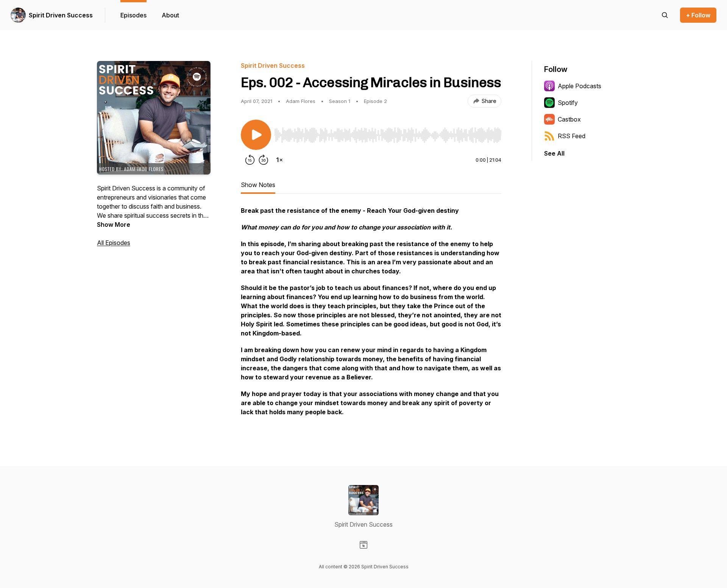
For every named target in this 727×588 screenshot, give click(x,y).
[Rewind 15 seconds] (250, 159)
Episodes (133, 15)
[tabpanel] (371, 315)
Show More (113, 224)
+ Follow (698, 15)
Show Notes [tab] (258, 185)
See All (554, 153)
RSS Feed (571, 136)
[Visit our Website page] (363, 545)
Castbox (569, 119)
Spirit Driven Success (61, 15)
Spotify (568, 102)
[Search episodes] (665, 15)
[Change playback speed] (279, 159)
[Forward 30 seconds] (263, 159)
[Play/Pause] (256, 135)
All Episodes (113, 242)
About (170, 15)
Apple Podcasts (579, 86)
